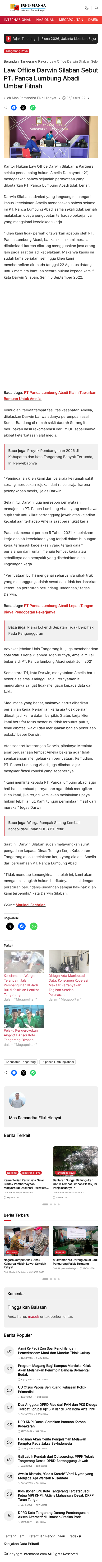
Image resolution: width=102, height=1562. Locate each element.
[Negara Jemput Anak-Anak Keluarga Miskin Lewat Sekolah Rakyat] (26, 1253)
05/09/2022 (76, 98)
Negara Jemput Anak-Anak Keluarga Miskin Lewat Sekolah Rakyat (25, 1263)
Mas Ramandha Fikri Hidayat (35, 1117)
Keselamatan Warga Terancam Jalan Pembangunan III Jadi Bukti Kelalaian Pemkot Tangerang (21, 985)
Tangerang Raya (17, 51)
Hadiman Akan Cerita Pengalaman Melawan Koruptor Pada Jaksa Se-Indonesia (52, 1441)
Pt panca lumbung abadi (58, 1062)
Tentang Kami (14, 1536)
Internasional (17, 20)
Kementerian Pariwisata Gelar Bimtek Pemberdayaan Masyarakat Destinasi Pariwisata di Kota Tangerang (26, 1185)
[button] (87, 7)
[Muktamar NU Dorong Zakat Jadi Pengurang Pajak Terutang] (75, 1253)
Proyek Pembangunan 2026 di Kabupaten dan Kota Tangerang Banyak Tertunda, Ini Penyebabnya (50, 456)
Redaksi (75, 1536)
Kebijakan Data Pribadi (21, 1544)
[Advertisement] (51, 333)
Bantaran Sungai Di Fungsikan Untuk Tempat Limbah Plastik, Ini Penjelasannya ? (75, 1183)
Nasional (45, 20)
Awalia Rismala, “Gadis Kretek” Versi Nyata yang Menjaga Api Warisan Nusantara (55, 1476)
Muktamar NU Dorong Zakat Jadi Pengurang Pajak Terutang (75, 1261)
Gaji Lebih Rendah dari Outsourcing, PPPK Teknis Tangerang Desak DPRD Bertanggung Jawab (56, 1458)
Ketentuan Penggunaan (47, 1536)
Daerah (95, 20)
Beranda (10, 61)
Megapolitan (71, 20)
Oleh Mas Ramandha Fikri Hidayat (30, 98)
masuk (33, 1316)
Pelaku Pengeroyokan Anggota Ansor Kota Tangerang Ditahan (21, 1035)
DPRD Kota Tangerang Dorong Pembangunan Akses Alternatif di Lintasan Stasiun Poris (53, 1515)
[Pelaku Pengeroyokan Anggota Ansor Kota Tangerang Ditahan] (24, 1016)
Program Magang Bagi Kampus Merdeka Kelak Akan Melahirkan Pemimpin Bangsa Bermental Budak (54, 1370)
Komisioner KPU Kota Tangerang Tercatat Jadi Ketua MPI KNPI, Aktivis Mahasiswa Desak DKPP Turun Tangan (56, 1495)
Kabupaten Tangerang (21, 1062)
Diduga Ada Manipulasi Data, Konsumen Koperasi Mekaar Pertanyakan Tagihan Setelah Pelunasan (68, 985)
